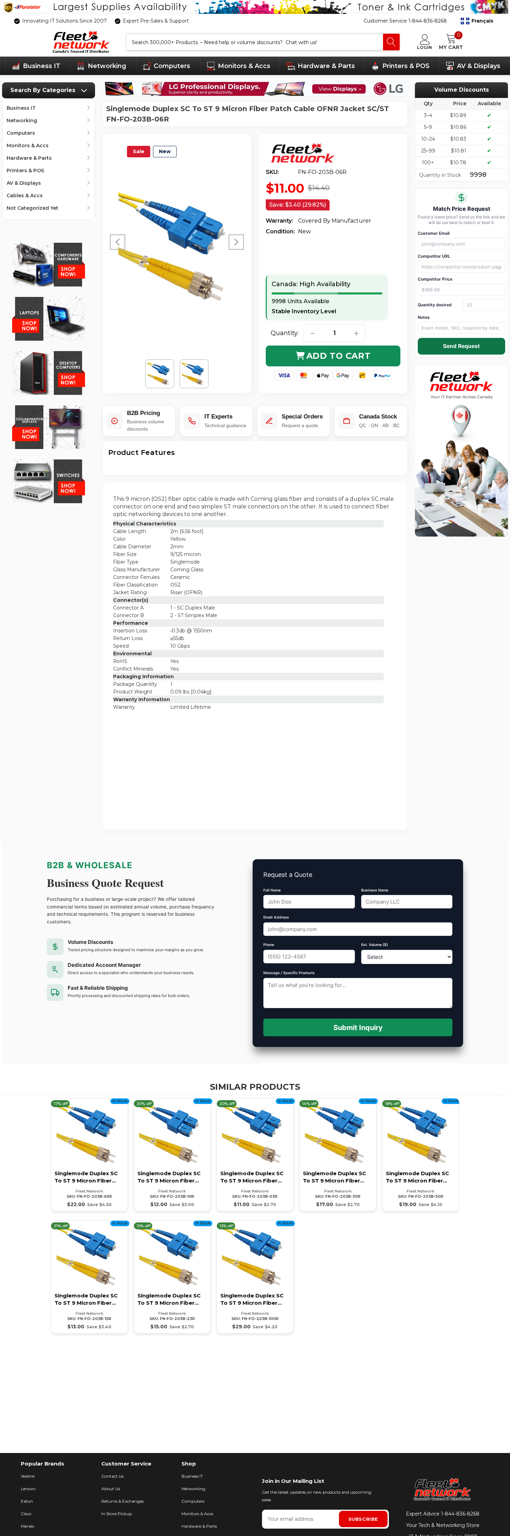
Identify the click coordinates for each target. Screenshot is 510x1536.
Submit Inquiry (358, 1027)
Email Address (276, 917)
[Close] (494, 7)
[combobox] (255, 42)
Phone (268, 945)
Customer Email (434, 233)
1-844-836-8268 (460, 1514)
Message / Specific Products (289, 973)
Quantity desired (435, 304)
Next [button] (236, 242)
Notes (424, 317)
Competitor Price (435, 279)
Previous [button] (117, 242)
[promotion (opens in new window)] (255, 7)
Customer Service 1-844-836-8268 (405, 21)
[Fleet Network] (308, 153)
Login (424, 47)
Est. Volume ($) (374, 945)
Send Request (461, 346)
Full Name (272, 890)
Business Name (374, 890)
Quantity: (285, 333)
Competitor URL (434, 256)
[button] (477, 21)
